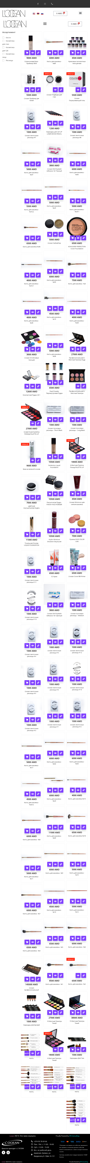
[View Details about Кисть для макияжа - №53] (83, 753)
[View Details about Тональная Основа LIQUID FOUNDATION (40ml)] (38, 534)
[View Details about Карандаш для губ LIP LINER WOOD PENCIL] (60, 123)
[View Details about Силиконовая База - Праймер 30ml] (38, 52)
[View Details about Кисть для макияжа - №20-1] (83, 200)
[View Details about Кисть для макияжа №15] (83, 790)
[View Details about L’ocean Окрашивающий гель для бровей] (83, 89)
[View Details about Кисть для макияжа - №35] (38, 312)
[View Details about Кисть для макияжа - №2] (83, 975)
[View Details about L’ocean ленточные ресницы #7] (38, 126)
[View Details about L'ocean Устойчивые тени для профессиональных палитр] (38, 349)
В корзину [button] (26, 52)
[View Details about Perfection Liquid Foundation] (60, 456)
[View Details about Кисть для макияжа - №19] (60, 308)
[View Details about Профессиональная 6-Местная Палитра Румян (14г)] (83, 386)
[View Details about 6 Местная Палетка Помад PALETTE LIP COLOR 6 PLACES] (83, 456)
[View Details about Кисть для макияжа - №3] (83, 275)
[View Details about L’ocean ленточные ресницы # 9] (38, 682)
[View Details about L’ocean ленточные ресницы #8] (83, 126)
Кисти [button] (8, 37)
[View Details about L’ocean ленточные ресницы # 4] (38, 645)
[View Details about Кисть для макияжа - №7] (38, 905)
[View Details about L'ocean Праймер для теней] (38, 89)
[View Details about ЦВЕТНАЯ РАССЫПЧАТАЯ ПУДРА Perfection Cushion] (38, 497)
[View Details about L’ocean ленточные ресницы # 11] (38, 571)
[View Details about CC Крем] (60, 567)
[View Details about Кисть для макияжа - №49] (60, 827)
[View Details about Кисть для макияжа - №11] (38, 868)
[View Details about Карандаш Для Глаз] (83, 1049)
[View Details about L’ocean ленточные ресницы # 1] (60, 716)
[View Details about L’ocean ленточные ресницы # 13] (38, 608)
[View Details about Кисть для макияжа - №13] (60, 901)
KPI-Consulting (74, 1136)
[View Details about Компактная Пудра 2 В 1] (38, 386)
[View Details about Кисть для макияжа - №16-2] (38, 201)
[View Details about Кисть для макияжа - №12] (83, 901)
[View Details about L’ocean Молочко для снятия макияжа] (83, 493)
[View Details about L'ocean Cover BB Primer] (83, 567)
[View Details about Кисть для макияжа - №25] (60, 197)
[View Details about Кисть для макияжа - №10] (83, 864)
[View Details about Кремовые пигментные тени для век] (83, 52)
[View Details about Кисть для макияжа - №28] (83, 312)
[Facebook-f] (37, 3)
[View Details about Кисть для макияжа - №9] (60, 864)
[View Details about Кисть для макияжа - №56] (83, 163)
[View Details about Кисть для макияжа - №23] (60, 790)
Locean (11, 1136)
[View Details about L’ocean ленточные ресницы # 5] (60, 642)
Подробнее (26, 1053)
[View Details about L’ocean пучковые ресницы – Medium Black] (83, 604)
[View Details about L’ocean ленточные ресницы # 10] (83, 678)
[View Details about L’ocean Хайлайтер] (60, 234)
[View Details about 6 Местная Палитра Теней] (60, 1049)
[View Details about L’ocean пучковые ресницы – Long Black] (83, 419)
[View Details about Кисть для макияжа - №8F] (60, 52)
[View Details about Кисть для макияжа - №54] (60, 753)
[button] (80, 13)
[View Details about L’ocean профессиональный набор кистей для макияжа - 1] (38, 979)
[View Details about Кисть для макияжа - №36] (60, 345)
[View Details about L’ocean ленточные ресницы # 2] (83, 716)
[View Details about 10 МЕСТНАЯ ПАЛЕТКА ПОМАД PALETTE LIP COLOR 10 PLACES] (38, 423)
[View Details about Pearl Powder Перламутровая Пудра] (60, 382)
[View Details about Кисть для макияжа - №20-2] (38, 793)
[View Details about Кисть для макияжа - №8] (38, 831)
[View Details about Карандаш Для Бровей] (38, 1016)
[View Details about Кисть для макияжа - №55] (60, 271)
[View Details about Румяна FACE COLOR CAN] (83, 530)
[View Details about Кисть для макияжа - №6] (83, 938)
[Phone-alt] (52, 3)
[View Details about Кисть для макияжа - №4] (38, 942)
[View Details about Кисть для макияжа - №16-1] (38, 275)
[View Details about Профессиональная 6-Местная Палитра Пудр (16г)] (83, 349)
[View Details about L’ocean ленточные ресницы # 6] (60, 679)
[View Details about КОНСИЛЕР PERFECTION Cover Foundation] (83, 237)
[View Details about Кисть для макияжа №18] (83, 827)
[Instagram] (45, 3)
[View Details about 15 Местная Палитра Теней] (83, 1012)
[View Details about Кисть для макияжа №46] (38, 238)
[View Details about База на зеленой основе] (38, 460)
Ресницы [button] (9, 60)
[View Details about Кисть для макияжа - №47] (38, 163)
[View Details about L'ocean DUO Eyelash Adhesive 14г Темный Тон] (60, 160)
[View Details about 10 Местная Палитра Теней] (60, 1012)
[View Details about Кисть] (38, 1053)
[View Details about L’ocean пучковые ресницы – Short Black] (60, 419)
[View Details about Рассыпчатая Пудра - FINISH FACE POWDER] (60, 493)
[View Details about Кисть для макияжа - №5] (60, 938)
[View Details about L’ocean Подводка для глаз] (60, 89)
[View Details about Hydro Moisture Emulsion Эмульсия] (60, 530)
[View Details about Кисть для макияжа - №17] (38, 756)
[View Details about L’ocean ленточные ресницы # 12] (83, 641)
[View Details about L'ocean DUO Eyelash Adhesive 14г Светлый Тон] (60, 604)
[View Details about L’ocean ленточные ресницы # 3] (38, 719)
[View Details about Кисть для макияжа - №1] (60, 975)
